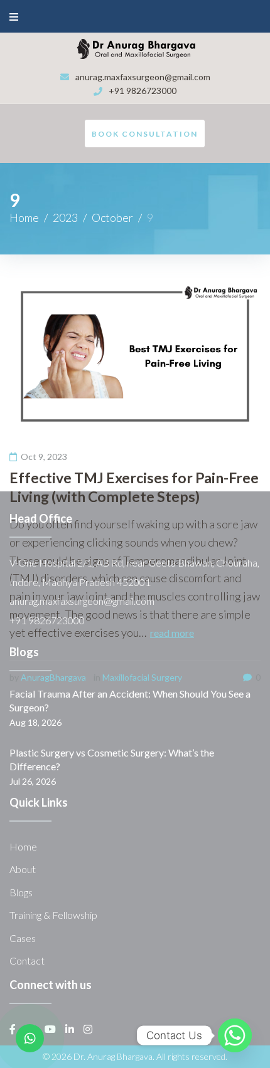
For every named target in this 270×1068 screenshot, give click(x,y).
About (22, 869)
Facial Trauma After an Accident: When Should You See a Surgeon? (130, 700)
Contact (27, 960)
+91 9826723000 (142, 90)
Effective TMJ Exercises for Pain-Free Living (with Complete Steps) (134, 487)
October (112, 217)
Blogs (21, 892)
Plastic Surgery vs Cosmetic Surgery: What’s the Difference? (111, 759)
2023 (65, 217)
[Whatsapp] (235, 1035)
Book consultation (145, 134)
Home (24, 217)
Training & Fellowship (53, 915)
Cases (22, 938)
